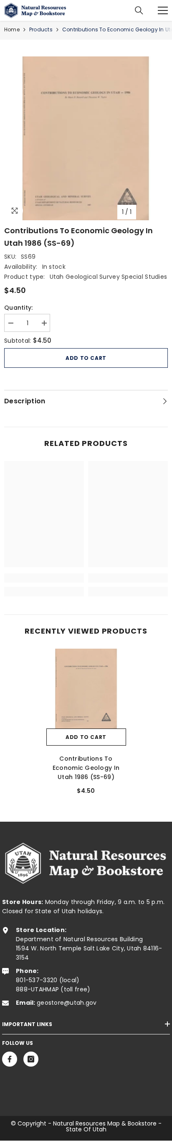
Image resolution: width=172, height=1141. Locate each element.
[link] (44, 578)
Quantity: (18, 307)
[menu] (163, 10)
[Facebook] (9, 1059)
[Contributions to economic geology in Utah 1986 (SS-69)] (86, 688)
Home (12, 29)
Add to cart (86, 358)
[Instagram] (30, 1059)
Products (41, 29)
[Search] (139, 10)
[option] (86, 138)
